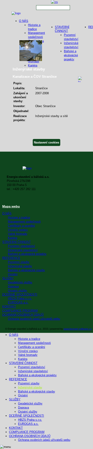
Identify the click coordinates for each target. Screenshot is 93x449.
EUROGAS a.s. (18, 302)
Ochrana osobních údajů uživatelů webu (34, 318)
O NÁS (23, 21)
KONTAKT (9, 306)
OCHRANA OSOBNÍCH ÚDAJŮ (23, 314)
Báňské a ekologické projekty (27, 254)
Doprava (13, 286)
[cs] (54, 2)
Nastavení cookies (46, 142)
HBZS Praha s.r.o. (20, 298)
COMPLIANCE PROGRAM (20, 310)
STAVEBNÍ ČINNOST (16, 242)
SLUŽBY (8, 278)
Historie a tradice (19, 217)
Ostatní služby (17, 290)
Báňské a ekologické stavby (26, 270)
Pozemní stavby (18, 262)
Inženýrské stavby (20, 266)
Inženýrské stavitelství (23, 250)
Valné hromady (17, 233)
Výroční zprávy (18, 229)
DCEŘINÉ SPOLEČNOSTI (19, 294)
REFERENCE (11, 258)
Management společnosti (24, 221)
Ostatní (13, 274)
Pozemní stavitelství (21, 246)
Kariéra (32, 65)
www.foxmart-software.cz (78, 328)
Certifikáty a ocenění (21, 225)
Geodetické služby (20, 282)
